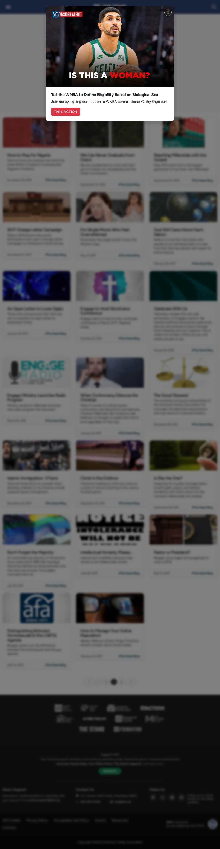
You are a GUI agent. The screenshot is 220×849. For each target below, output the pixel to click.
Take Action (65, 112)
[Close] (168, 12)
